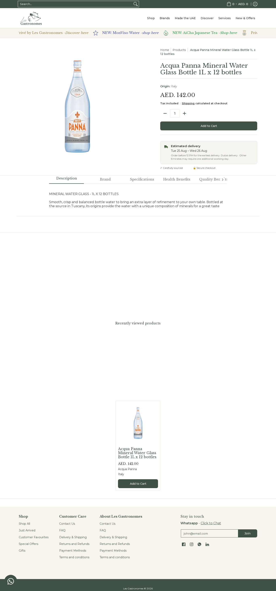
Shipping (188, 103)
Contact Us (67, 524)
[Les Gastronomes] (31, 18)
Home (164, 50)
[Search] (135, 4)
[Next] (222, 179)
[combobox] (75, 4)
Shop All (24, 524)
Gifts (22, 550)
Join (247, 533)
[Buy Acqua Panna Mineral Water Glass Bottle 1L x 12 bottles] (138, 423)
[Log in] (255, 4)
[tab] (66, 180)
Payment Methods (72, 550)
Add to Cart (209, 126)
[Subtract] (165, 113)
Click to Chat (211, 523)
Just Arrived (27, 530)
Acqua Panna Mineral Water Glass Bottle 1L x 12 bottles (137, 453)
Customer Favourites (33, 537)
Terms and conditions (74, 557)
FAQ (62, 530)
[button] (183, 544)
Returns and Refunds (74, 544)
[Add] (184, 113)
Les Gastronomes (133, 588)
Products (179, 50)
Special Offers (28, 544)
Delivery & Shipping (73, 537)
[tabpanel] (138, 198)
